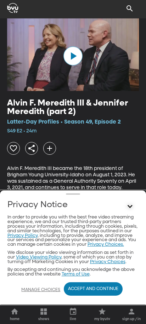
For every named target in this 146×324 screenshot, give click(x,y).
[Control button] (130, 206)
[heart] (13, 148)
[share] (31, 148)
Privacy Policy (22, 235)
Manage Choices (40, 290)
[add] (49, 148)
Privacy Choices (107, 262)
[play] (73, 56)
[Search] (129, 8)
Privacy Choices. (106, 244)
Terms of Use (76, 274)
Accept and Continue (93, 289)
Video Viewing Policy (38, 257)
